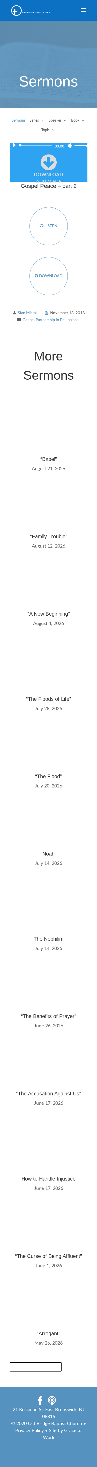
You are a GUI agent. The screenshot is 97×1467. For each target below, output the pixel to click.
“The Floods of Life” (48, 699)
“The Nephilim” (48, 939)
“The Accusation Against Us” (48, 1093)
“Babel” (48, 459)
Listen (50, 226)
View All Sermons (36, 1366)
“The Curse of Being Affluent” (48, 1256)
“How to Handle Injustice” (48, 1179)
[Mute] (70, 145)
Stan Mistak (28, 313)
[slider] (80, 145)
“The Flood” (48, 776)
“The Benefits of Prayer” (48, 1016)
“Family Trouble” (48, 536)
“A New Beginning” (48, 614)
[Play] (14, 145)
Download (50, 276)
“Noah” (48, 854)
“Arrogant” (48, 1333)
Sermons (19, 120)
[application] (48, 145)
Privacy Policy (29, 1430)
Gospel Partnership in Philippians (50, 320)
